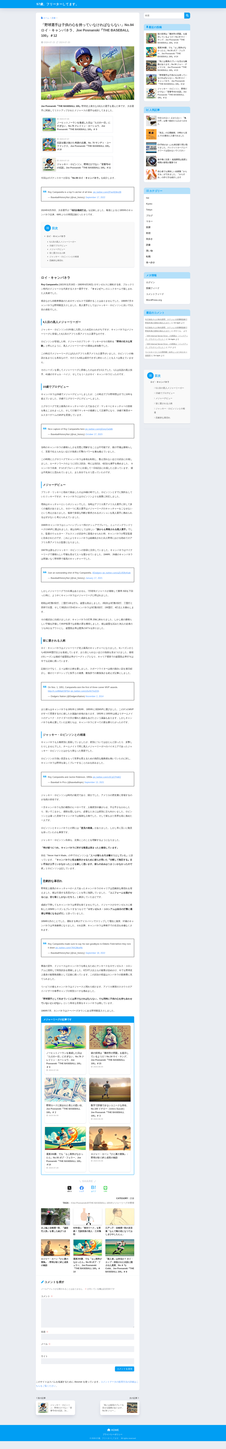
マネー (149, 221)
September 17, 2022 (95, 197)
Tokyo (149, 209)
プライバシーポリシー (112, 1434)
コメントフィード (155, 294)
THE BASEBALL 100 (99, 1203)
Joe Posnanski (79, 1203)
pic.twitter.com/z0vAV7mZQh (85, 691)
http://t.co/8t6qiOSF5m (59, 691)
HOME (114, 1430)
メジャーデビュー (57, 249)
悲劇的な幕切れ (56, 260)
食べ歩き (150, 262)
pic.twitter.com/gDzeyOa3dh (99, 429)
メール (46, 1344)
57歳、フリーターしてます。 (57, 4)
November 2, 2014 (94, 696)
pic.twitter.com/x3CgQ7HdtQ (107, 777)
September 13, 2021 (94, 782)
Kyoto (149, 204)
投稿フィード (152, 288)
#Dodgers (97, 573)
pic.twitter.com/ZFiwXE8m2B (107, 192)
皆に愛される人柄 (57, 253)
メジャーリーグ (120, 1203)
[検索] (187, 16)
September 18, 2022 (95, 953)
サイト (44, 1356)
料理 (148, 233)
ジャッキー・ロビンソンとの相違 (64, 256)
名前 (44, 1332)
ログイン (150, 282)
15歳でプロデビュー (58, 245)
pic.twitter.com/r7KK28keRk (69, 947)
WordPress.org (154, 300)
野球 (132, 1203)
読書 (132, 1198)
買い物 (149, 251)
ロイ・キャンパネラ (56, 236)
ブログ (149, 215)
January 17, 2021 (94, 578)
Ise (147, 198)
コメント (47, 1296)
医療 (148, 227)
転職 (148, 256)
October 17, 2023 (94, 434)
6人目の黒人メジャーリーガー (62, 242)
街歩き (149, 239)
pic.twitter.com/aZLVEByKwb (116, 573)
